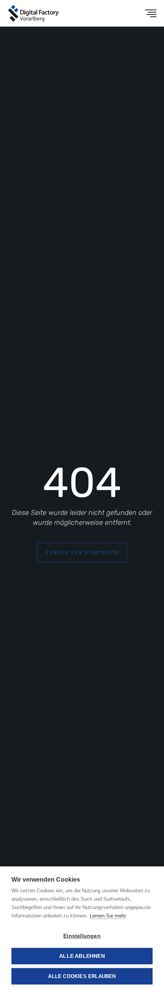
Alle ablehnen (82, 956)
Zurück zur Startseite (82, 552)
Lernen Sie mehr (108, 916)
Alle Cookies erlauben (82, 976)
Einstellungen (82, 936)
